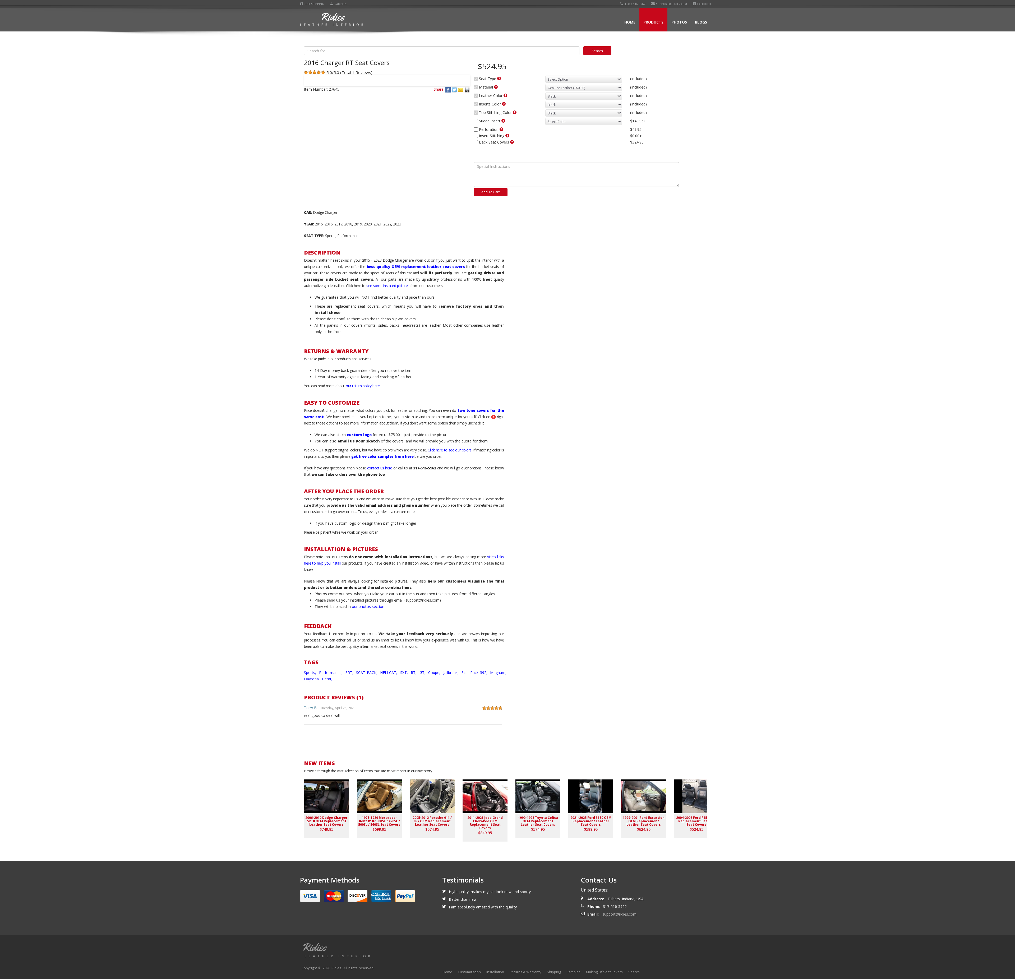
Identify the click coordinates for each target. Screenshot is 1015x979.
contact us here (379, 467)
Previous (310, 77)
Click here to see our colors (450, 449)
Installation (495, 971)
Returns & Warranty (525, 971)
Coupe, (435, 672)
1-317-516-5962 (635, 4)
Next (463, 77)
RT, (414, 672)
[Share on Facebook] (448, 89)
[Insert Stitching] (507, 135)
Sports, (310, 672)
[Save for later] (467, 89)
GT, (423, 672)
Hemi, (327, 678)
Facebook (704, 4)
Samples (341, 4)
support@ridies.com (671, 4)
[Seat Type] (499, 78)
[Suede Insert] (503, 121)
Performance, (331, 672)
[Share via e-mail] (461, 89)
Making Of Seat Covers (604, 971)
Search (634, 971)
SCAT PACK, (367, 672)
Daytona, (312, 678)
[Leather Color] (505, 95)
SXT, (404, 672)
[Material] (496, 87)
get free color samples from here (382, 456)
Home (629, 22)
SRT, (350, 672)
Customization (469, 971)
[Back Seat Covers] (512, 142)
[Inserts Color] (504, 104)
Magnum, (499, 672)
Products (653, 22)
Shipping (554, 971)
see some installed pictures (387, 285)
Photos (679, 22)
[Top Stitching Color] (514, 112)
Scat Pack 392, (475, 672)
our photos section (368, 606)
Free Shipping (314, 4)
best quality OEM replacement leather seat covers (416, 266)
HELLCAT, (389, 672)
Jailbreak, (451, 672)
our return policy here (363, 385)
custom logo (359, 434)
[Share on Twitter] (455, 89)
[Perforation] (501, 129)
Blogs (701, 22)
